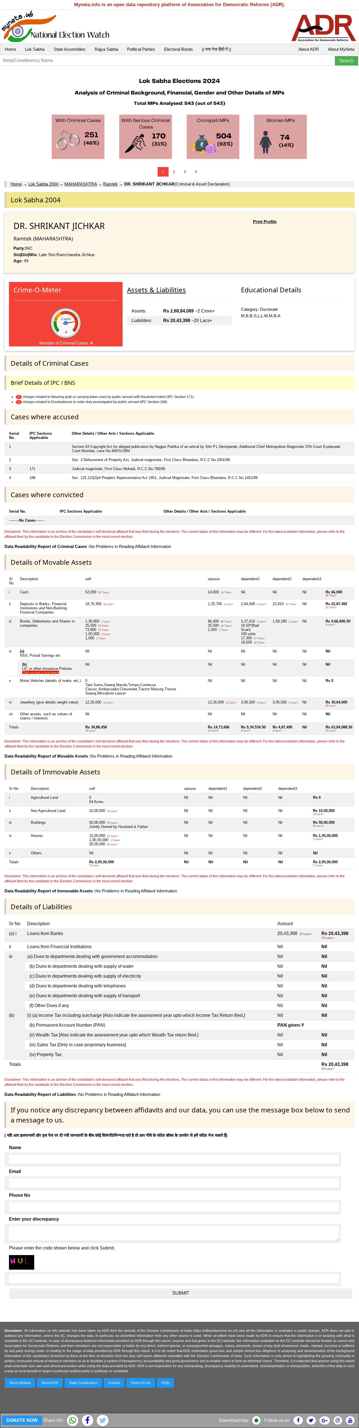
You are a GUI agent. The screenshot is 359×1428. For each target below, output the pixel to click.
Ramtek (110, 184)
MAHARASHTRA (81, 184)
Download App (233, 1420)
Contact (114, 1383)
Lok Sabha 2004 (43, 184)
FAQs (165, 1383)
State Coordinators (83, 1383)
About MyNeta (341, 49)
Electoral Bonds (178, 49)
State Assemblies (70, 49)
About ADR (308, 49)
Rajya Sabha (106, 49)
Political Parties (141, 49)
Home (10, 49)
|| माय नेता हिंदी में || (216, 49)
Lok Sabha (35, 49)
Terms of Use (141, 1383)
